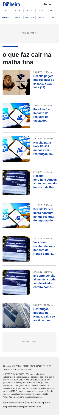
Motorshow (29, 17)
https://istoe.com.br (13, 397)
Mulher (41, 17)
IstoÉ (6, 11)
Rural (29, 11)
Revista (18, 11)
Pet (53, 17)
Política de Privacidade (14, 402)
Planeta (53, 11)
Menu (17, 17)
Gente (41, 11)
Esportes (5, 17)
